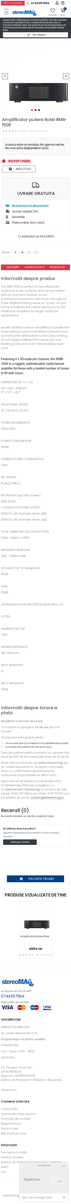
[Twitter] (22, 252)
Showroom (9, 1090)
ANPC (4, 1167)
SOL (3, 1172)
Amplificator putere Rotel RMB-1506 (41, 936)
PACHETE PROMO (41, 879)
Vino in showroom (12, 3)
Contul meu (9, 1109)
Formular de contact (16, 1119)
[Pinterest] (36, 252)
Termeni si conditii (14, 1152)
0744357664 (12, 996)
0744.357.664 (10, 1045)
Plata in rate (9, 1128)
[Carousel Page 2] (35, 110)
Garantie (17, 217)
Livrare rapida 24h (24, 211)
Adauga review (19, 842)
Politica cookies (12, 1157)
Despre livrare (11, 1124)
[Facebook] (15, 252)
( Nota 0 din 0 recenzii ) (33, 131)
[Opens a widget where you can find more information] (44, 1182)
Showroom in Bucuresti (29, 206)
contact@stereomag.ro (47, 798)
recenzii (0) (57, 267)
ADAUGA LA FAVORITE (37, 236)
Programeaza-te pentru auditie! (23, 1039)
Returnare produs (13, 1133)
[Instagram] (29, 252)
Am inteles (39, 34)
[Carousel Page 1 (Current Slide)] (32, 110)
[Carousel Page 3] (39, 110)
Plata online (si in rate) (28, 223)
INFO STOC (23, 169)
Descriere (12, 267)
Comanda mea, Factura (18, 1114)
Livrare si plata (34, 267)
